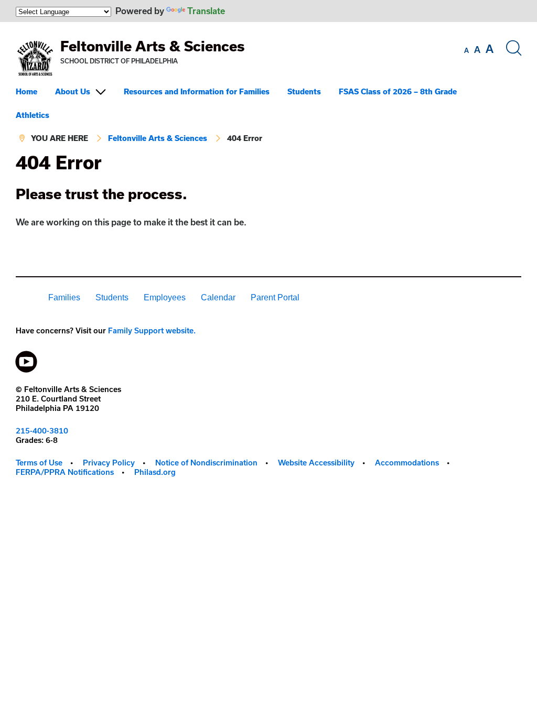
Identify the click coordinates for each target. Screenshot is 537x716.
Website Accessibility (316, 462)
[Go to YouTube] (26, 359)
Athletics (32, 115)
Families (64, 297)
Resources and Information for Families (197, 91)
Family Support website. (152, 330)
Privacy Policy (109, 462)
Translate (206, 11)
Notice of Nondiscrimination (206, 462)
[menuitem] (34, 91)
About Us (72, 91)
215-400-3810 (42, 430)
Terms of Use (39, 462)
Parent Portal (275, 297)
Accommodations (407, 462)
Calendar (218, 297)
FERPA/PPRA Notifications (65, 472)
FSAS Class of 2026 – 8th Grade (398, 91)
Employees (165, 297)
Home (26, 91)
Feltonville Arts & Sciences (152, 46)
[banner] (268, 87)
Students (304, 91)
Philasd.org (155, 472)
